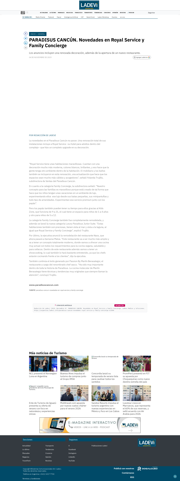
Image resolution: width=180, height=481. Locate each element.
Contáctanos (128, 472)
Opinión (115, 12)
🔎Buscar (131, 12)
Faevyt (59, 17)
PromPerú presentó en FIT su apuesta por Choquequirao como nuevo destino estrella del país (136, 377)
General (41, 34)
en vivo (122, 17)
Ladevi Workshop (103, 17)
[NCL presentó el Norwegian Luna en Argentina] (43, 364)
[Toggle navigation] (27, 12)
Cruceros (107, 12)
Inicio (33, 34)
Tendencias (98, 12)
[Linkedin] (26, 43)
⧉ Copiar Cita (120, 305)
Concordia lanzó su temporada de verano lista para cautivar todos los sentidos (105, 377)
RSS (132, 477)
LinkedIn (72, 457)
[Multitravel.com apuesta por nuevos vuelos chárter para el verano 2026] (74, 393)
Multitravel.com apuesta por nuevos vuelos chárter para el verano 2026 (73, 405)
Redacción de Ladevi (45, 135)
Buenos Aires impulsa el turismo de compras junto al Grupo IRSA (73, 376)
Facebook (72, 449)
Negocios (69, 12)
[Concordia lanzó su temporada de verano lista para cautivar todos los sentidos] (106, 364)
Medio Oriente (40, 17)
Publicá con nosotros (124, 468)
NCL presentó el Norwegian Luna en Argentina (43, 375)
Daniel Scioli (91, 17)
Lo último (53, 12)
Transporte (88, 12)
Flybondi (51, 17)
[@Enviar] (26, 48)
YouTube (72, 461)
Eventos (114, 17)
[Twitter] (26, 38)
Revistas (123, 12)
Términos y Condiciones (31, 479)
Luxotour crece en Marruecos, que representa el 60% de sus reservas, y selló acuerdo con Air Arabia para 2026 (136, 408)
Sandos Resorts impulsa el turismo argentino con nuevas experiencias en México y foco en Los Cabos (105, 407)
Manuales (61, 12)
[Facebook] (26, 33)
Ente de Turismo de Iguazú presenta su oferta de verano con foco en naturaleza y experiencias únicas (42, 408)
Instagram (72, 453)
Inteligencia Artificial (71, 17)
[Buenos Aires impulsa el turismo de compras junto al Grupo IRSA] (74, 364)
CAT (82, 17)
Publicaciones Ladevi (99, 446)
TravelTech (78, 12)
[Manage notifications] (175, 476)
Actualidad (44, 12)
